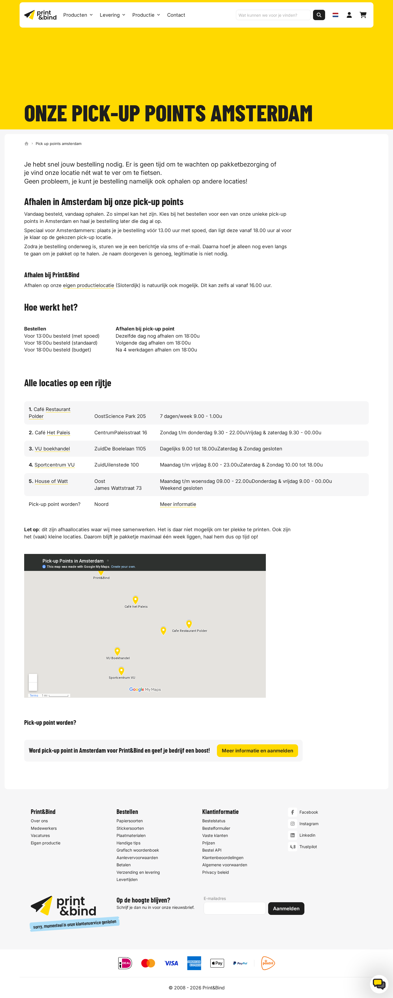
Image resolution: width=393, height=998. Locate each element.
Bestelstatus (213, 820)
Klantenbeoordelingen (222, 857)
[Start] (26, 143)
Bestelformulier (216, 828)
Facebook (308, 812)
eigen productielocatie (88, 285)
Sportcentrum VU (55, 465)
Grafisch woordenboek (138, 850)
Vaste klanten (215, 835)
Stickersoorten (130, 828)
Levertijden (127, 879)
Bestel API (212, 850)
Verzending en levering (138, 872)
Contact (176, 15)
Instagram (308, 823)
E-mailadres (215, 898)
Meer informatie (178, 504)
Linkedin (307, 835)
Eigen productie (45, 842)
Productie (143, 15)
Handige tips (128, 842)
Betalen (124, 864)
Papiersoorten (130, 820)
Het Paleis (58, 432)
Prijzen (208, 842)
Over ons (39, 820)
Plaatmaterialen (131, 835)
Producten (75, 15)
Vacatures (40, 835)
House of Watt (51, 481)
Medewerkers (44, 828)
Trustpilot (308, 846)
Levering (110, 15)
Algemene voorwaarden (224, 864)
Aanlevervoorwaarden (137, 857)
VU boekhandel (52, 449)
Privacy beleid (215, 872)
